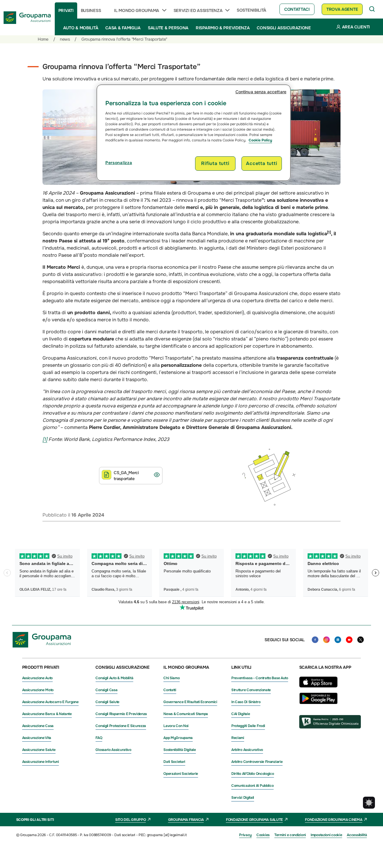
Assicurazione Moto (38, 690)
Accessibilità (357, 835)
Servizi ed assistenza (198, 10)
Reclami (237, 737)
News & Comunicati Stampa (185, 713)
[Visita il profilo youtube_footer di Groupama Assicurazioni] (349, 639)
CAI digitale (240, 713)
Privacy (245, 835)
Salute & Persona (168, 27)
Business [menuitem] (91, 10)
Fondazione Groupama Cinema (333, 819)
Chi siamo (171, 678)
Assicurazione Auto (37, 678)
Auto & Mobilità (80, 27)
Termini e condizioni (290, 835)
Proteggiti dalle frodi (248, 725)
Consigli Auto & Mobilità (114, 678)
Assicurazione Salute (39, 749)
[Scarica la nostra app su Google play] (318, 702)
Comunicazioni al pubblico (252, 785)
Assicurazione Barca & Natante (47, 713)
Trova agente (342, 9)
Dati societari (174, 761)
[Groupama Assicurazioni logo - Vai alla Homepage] (27, 17)
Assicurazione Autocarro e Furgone (50, 702)
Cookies (263, 835)
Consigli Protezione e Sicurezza (120, 725)
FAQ (98, 737)
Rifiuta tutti (215, 163)
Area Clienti (356, 27)
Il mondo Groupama (136, 10)
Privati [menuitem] (66, 10)
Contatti (169, 690)
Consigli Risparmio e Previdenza (121, 713)
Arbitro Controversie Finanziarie (256, 761)
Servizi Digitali (242, 797)
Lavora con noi (176, 725)
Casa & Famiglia (123, 27)
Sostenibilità (251, 10)
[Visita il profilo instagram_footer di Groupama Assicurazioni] (326, 639)
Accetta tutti (261, 163)
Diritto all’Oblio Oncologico (252, 773)
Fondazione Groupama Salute (254, 819)
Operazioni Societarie (180, 773)
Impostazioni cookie (326, 835)
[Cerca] (372, 9)
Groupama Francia (186, 819)
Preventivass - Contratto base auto (259, 678)
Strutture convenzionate (251, 690)
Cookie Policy (260, 140)
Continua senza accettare (260, 91)
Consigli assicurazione (284, 27)
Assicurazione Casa (38, 725)
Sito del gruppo (130, 819)
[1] (44, 439)
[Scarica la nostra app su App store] (318, 689)
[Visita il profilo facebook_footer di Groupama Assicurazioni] (315, 639)
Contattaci (297, 9)
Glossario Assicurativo (113, 749)
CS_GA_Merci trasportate (126, 475)
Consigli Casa (106, 690)
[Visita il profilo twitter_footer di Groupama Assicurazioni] (360, 639)
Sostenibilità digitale (179, 749)
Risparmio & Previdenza (223, 27)
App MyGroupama (178, 737)
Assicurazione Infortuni (40, 761)
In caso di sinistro (245, 702)
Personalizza (118, 162)
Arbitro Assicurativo (247, 749)
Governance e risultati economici (190, 702)
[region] (193, 132)
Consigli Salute (107, 702)
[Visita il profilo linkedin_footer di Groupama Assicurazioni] (338, 639)
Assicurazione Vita (36, 737)
